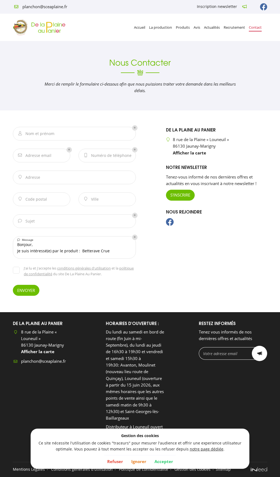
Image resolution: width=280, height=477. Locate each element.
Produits (183, 27)
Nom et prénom (36, 133)
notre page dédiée (206, 449)
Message (25, 240)
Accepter (163, 461)
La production (160, 27)
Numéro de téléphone (108, 155)
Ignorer (138, 461)
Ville (91, 199)
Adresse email (34, 155)
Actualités (212, 27)
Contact (255, 27)
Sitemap (223, 469)
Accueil (139, 27)
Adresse (29, 177)
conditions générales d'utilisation (84, 268)
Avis (197, 27)
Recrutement (234, 27)
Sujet (26, 221)
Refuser (115, 461)
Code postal (33, 199)
